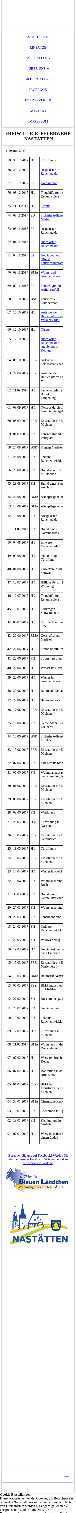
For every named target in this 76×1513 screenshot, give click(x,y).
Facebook (38, 89)
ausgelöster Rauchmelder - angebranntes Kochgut (50, 344)
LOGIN (67, 1477)
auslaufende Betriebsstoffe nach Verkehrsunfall (53, 316)
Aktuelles (37, 58)
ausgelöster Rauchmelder (49, 171)
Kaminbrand (49, 183)
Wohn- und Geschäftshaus (50, 274)
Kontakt (38, 111)
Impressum (38, 121)
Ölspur (45, 206)
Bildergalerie (38, 79)
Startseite (38, 37)
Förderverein (38, 100)
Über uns (37, 68)
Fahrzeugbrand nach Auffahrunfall (54, 287)
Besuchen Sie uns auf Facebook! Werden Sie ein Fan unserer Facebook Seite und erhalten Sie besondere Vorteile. (38, 1159)
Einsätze (38, 47)
